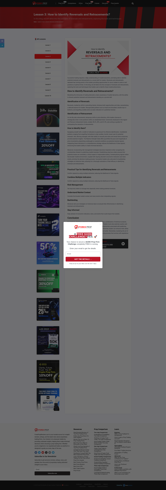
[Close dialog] (100, 224)
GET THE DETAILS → (83, 259)
